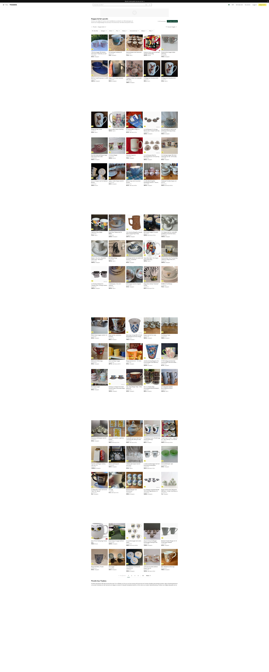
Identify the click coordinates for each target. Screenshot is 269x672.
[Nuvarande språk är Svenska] (229, 5)
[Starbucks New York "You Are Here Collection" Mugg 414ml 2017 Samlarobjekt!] (169, 248)
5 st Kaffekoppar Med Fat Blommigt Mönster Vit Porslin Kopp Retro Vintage (152, 156)
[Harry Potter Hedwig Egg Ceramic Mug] (99, 531)
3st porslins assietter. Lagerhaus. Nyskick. (116, 438)
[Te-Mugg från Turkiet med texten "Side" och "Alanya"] (99, 480)
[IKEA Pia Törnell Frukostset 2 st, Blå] (99, 68)
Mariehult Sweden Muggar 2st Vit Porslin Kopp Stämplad (169, 541)
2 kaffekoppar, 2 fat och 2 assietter (115, 284)
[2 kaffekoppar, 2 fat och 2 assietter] (117, 274)
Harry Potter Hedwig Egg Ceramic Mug (99, 541)
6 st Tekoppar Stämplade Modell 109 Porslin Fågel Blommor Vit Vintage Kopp (151, 490)
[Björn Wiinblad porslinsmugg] (169, 557)
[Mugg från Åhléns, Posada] (99, 557)
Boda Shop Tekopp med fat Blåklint (115, 233)
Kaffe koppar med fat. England (133, 283)
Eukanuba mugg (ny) (131, 155)
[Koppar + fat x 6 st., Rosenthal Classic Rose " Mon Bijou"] (99, 248)
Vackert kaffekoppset (114, 463)
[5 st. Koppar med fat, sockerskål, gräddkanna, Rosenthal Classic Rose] (169, 222)
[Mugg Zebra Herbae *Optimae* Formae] (152, 274)
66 (143, 575)
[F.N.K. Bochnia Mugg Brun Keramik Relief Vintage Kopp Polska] (134, 222)
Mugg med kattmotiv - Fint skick (133, 361)
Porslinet (160, 585)
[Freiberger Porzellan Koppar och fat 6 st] (169, 171)
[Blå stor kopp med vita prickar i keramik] (134, 171)
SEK (233, 4)
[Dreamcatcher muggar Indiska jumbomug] (169, 43)
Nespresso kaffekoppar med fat (98, 438)
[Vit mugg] (117, 480)
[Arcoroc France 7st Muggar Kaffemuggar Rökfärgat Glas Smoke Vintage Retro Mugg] (152, 531)
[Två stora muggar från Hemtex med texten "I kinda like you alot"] (99, 43)
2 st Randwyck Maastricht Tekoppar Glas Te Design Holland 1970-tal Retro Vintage (99, 284)
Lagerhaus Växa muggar (96, 232)
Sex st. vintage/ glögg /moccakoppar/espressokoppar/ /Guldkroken (151, 387)
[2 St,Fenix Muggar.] (117, 145)
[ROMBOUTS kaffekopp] (169, 274)
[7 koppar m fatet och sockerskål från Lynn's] (134, 68)
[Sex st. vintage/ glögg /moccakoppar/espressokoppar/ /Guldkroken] (152, 377)
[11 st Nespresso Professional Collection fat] (134, 557)
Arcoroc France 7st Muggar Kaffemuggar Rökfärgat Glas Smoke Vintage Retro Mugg (150, 541)
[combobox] (120, 5)
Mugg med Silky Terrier (96, 129)
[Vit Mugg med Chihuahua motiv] (152, 68)
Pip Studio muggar (95, 386)
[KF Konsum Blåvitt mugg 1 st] (134, 120)
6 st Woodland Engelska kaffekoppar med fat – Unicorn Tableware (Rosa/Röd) (151, 181)
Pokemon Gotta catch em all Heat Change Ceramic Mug (152, 53)
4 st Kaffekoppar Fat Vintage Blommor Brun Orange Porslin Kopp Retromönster (152, 130)
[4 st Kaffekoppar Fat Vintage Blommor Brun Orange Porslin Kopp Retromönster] (152, 120)
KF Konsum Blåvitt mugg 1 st (132, 129)
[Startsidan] (13, 5)
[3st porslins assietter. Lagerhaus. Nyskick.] (117, 428)
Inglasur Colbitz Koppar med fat (116, 181)
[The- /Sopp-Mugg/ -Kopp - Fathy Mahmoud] (134, 377)
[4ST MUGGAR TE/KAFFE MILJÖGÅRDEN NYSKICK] (169, 377)
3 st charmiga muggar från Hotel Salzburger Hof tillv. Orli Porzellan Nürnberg (169, 156)
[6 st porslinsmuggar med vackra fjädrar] (134, 531)
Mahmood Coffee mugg (96, 361)
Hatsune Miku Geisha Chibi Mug (116, 129)
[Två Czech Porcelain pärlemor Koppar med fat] (152, 557)
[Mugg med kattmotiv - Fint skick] (134, 351)
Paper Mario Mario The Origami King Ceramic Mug (151, 258)
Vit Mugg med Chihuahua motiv (151, 78)
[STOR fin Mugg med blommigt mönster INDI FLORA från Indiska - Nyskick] (169, 351)
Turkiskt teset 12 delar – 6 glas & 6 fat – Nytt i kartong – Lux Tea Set (169, 438)
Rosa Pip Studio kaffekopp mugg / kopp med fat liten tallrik (99, 156)
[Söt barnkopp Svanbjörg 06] (117, 43)
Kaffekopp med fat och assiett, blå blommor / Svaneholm (134, 258)
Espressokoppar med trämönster (134, 52)
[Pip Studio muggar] (99, 377)
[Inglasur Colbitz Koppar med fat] (117, 171)
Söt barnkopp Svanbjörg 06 (115, 52)
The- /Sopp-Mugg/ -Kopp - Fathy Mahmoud (134, 387)
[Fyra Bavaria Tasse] (169, 325)
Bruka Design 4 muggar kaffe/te (116, 540)
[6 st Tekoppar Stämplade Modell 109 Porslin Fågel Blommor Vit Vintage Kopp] (152, 480)
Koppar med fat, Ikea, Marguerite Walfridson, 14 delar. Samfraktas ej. (169, 490)
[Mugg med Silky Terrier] (99, 120)
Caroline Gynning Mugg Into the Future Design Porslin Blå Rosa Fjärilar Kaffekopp (151, 361)
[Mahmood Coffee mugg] (99, 351)
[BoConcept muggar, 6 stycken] (152, 222)
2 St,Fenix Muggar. (113, 155)
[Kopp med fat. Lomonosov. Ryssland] (117, 325)
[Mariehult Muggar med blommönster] (134, 480)
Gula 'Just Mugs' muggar (114, 361)
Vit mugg (111, 489)
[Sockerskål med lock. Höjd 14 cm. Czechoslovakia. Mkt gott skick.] (134, 428)
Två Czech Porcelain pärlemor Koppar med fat (151, 567)
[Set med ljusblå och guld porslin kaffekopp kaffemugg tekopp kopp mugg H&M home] (169, 120)
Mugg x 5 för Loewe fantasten (116, 78)
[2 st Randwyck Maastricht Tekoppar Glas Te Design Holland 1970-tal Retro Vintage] (99, 274)
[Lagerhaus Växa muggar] (99, 222)
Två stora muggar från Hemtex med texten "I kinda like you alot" (99, 53)
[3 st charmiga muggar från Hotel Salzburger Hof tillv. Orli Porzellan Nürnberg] (169, 145)
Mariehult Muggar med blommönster (131, 490)
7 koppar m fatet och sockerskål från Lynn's (133, 78)
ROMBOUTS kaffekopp (166, 283)
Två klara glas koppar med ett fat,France (133, 464)
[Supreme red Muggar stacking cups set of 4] (99, 454)
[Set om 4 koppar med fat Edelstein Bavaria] (99, 171)
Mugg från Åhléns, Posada (97, 566)
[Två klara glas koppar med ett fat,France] (134, 454)
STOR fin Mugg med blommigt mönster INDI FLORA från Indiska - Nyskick (169, 361)
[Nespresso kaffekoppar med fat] (99, 428)
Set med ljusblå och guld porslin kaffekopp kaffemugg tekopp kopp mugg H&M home (168, 130)
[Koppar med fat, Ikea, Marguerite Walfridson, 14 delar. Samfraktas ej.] (169, 480)
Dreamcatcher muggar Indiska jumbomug (168, 53)
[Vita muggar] (117, 557)
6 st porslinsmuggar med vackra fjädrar (133, 541)
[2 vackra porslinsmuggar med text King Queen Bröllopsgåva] (152, 454)
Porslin (95, 27)
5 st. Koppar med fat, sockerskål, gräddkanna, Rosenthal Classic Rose (169, 233)
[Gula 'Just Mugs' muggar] (117, 351)
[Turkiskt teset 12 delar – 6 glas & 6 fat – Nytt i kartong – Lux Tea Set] (169, 428)
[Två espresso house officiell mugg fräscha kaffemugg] (152, 428)
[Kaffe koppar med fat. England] (134, 274)
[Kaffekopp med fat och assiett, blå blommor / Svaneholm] (134, 248)
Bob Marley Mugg (113, 258)
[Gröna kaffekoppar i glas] (169, 454)
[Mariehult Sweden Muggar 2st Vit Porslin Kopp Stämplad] (169, 531)
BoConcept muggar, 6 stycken (151, 232)
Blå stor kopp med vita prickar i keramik (133, 181)
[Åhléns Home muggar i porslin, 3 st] (99, 325)
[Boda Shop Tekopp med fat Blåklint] (117, 222)
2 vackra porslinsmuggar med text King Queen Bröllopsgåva (152, 464)
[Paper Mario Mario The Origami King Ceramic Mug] (152, 248)
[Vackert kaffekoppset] (117, 454)
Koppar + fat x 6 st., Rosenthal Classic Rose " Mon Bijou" (98, 258)
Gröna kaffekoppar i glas (167, 463)
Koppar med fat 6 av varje (150, 335)
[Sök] (146, 5)
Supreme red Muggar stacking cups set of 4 (98, 464)
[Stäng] (268, 1)
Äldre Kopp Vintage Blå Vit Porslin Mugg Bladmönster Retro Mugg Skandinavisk (134, 335)
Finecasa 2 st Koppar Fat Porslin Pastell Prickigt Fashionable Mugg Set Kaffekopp (116, 387)
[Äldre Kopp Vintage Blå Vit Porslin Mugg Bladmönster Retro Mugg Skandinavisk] (134, 325)
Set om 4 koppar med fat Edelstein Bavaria (99, 181)
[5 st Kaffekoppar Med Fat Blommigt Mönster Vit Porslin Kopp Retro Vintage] (152, 145)
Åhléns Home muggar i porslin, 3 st (99, 335)
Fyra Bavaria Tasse (165, 335)
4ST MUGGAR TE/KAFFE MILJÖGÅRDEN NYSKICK (167, 387)
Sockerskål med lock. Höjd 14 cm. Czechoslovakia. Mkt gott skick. (134, 438)
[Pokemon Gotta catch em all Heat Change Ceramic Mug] (152, 43)
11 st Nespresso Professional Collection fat (133, 567)
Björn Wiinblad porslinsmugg (167, 566)
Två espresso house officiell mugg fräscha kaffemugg (152, 438)
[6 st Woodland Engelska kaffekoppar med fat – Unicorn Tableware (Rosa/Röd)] (152, 171)
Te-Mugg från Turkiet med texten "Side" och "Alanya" (99, 490)
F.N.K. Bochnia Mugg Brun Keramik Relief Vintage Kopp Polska (134, 233)
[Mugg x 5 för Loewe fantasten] (117, 68)
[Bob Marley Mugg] (117, 248)
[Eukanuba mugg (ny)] (134, 145)
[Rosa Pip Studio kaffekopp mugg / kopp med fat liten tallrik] (99, 145)
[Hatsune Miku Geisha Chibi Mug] (117, 120)
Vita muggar (111, 566)
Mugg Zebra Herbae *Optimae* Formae (151, 284)
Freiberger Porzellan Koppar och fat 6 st (169, 181)
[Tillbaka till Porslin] (92, 27)
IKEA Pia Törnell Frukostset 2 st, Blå (99, 78)
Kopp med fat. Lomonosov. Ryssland (115, 335)
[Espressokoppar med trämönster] (134, 43)
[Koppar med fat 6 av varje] (152, 325)
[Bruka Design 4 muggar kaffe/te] (117, 531)
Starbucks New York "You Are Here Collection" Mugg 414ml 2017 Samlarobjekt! (169, 258)
